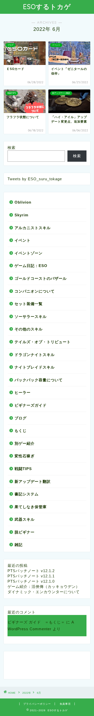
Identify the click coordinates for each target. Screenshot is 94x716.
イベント (23, 240)
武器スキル (25, 519)
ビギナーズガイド (31, 405)
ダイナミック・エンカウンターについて (44, 592)
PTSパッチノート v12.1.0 (31, 581)
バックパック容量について (39, 380)
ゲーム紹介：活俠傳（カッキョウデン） (44, 586)
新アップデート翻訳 (33, 481)
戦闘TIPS (23, 469)
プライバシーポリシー (37, 703)
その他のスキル (29, 329)
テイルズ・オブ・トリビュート (43, 342)
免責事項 (65, 703)
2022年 (26, 692)
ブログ (21, 418)
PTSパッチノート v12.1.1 (31, 576)
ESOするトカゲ (47, 7)
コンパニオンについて (35, 291)
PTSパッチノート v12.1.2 (31, 571)
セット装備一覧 (29, 304)
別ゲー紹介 (25, 443)
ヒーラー (23, 392)
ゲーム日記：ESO (31, 265)
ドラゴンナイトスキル (35, 354)
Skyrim (21, 215)
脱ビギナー (25, 532)
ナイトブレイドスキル (35, 367)
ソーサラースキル (31, 316)
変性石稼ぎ (25, 456)
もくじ (21, 430)
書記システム (27, 494)
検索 (12, 147)
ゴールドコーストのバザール (41, 278)
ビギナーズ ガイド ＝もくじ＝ (36, 622)
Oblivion (23, 202)
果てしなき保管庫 (31, 507)
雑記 (19, 545)
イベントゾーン (29, 253)
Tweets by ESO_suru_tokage (35, 179)
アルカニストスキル (33, 228)
